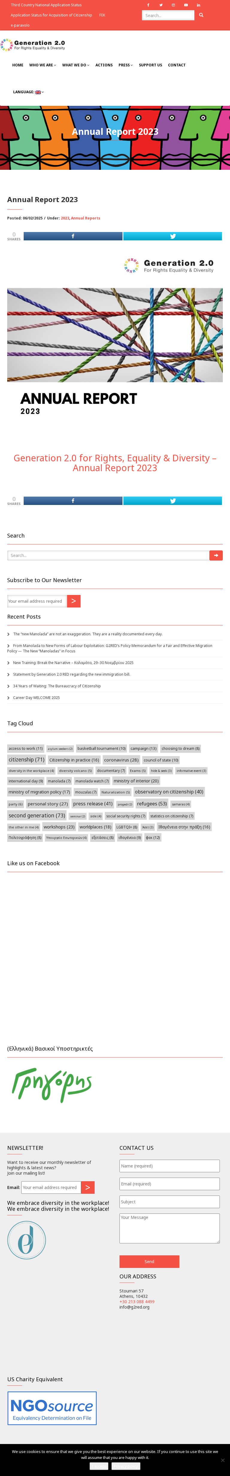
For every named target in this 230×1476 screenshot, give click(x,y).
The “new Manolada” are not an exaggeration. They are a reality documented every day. (88, 634)
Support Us (150, 65)
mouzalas (85, 792)
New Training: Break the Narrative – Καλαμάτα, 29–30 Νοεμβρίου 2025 (73, 662)
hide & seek (161, 771)
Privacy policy (126, 1466)
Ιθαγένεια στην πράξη (184, 827)
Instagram (173, 5)
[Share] (73, 236)
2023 (65, 218)
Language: (23, 91)
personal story (48, 804)
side (95, 816)
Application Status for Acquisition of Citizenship (51, 15)
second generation (37, 815)
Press (125, 65)
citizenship (26, 759)
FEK (102, 15)
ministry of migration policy (39, 792)
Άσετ (147, 827)
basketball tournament (101, 748)
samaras (181, 804)
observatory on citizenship (169, 791)
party (15, 804)
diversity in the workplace (31, 771)
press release (93, 803)
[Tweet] (172, 236)
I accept (99, 1466)
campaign (144, 748)
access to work (26, 748)
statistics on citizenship (171, 815)
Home (17, 65)
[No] (223, 1460)
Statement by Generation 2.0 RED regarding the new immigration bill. (71, 674)
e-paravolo (20, 25)
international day (26, 781)
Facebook (148, 5)
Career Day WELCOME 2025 (36, 697)
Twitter (161, 5)
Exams (138, 770)
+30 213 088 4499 (137, 1301)
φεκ (153, 837)
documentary (111, 770)
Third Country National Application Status (46, 4)
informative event (191, 771)
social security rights (125, 815)
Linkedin (198, 5)
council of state (161, 760)
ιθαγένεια (130, 837)
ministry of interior (136, 781)
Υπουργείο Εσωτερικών (66, 838)
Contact (177, 65)
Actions (104, 65)
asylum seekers (60, 749)
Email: (13, 1187)
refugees (152, 803)
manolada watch (92, 781)
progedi (125, 804)
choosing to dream (180, 748)
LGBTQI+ (126, 827)
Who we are (41, 65)
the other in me (24, 827)
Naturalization (116, 792)
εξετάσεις (103, 837)
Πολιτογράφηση (25, 837)
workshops (59, 827)
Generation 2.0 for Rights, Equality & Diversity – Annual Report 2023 (115, 463)
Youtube (186, 5)
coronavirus (121, 760)
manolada (59, 781)
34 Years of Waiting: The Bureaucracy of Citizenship (57, 686)
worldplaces (95, 827)
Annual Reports (85, 218)
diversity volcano (75, 770)
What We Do (74, 65)
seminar (77, 816)
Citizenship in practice (74, 760)
